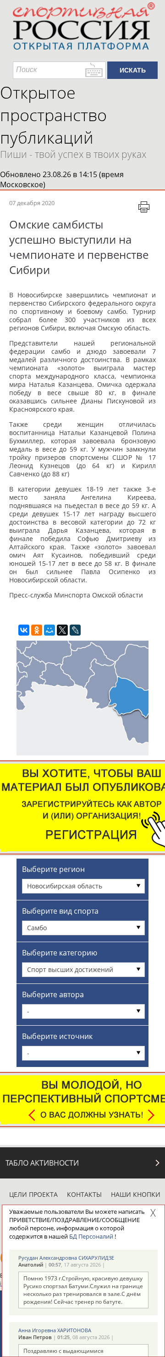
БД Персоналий (91, 1236)
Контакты (84, 1194)
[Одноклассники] (36, 630)
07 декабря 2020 (32, 203)
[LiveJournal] (75, 630)
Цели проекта (33, 1194)
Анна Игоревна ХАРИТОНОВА (54, 1330)
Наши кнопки (135, 1194)
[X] (62, 630)
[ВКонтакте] (23, 630)
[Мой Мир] (49, 630)
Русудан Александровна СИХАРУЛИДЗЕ (66, 1257)
